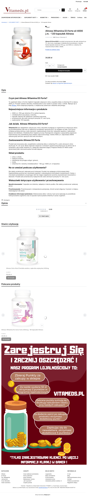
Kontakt (69, 479)
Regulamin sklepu (72, 482)
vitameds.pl (4, 22)
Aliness (14, 105)
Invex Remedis (5, 481)
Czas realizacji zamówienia (30, 474)
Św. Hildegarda (5, 477)
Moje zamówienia (50, 475)
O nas (69, 474)
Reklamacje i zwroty (29, 479)
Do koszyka (11, 277)
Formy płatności (27, 475)
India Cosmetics (5, 482)
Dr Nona (3, 475)
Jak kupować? (27, 481)
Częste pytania (27, 482)
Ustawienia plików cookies (52, 481)
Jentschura (4, 479)
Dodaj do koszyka (64, 70)
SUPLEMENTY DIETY (14, 22)
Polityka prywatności (73, 481)
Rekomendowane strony (74, 477)
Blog (68, 475)
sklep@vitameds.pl (43, 487)
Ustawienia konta (50, 479)
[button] (63, 10)
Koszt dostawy (27, 477)
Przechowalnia (49, 477)
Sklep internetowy (42, 494)
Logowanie (48, 474)
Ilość (46, 63)
